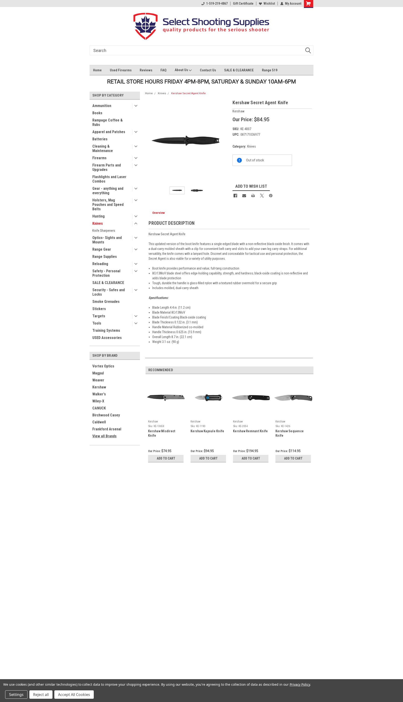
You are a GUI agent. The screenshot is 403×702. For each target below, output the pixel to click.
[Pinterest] (271, 195)
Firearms (99, 158)
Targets (98, 316)
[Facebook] (235, 195)
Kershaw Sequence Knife (289, 433)
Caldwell (99, 422)
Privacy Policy (300, 684)
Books (97, 113)
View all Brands (104, 436)
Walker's (99, 394)
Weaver (98, 380)
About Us (182, 70)
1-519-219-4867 (217, 3)
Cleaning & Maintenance (102, 148)
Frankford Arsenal (106, 429)
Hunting (98, 216)
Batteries (100, 139)
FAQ (163, 70)
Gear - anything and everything (107, 190)
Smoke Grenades (106, 301)
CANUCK (99, 408)
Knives (97, 223)
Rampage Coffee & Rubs (107, 122)
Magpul (98, 373)
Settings (16, 694)
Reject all (41, 694)
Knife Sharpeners (103, 230)
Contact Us (208, 70)
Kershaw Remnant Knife (250, 431)
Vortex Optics (103, 366)
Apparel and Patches (108, 132)
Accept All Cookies (74, 694)
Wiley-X (98, 401)
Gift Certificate (243, 3)
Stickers (99, 309)
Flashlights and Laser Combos (109, 179)
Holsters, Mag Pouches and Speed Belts (108, 204)
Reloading (100, 264)
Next (224, 141)
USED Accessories (107, 337)
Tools (96, 323)
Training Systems (106, 330)
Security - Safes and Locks (108, 292)
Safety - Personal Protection (106, 273)
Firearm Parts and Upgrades (106, 167)
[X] (262, 195)
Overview (158, 212)
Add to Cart (166, 458)
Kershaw (99, 387)
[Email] (244, 195)
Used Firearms (121, 70)
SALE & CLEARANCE (239, 70)
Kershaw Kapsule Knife (207, 431)
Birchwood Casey (106, 415)
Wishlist (269, 3)
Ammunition (101, 106)
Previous (149, 141)
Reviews (146, 70)
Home (97, 70)
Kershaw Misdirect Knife (161, 433)
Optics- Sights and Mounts (107, 239)
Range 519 (270, 70)
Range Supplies (104, 256)
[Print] (253, 195)
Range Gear (101, 249)
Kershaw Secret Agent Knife (188, 93)
